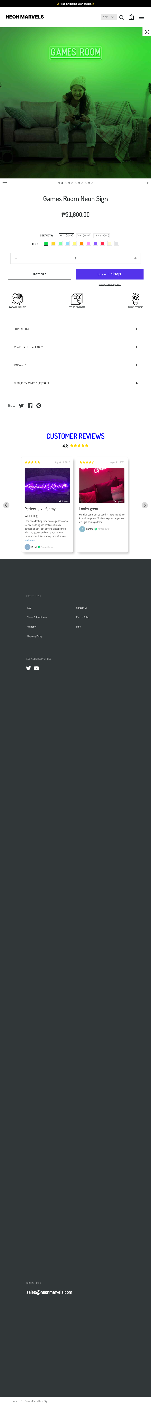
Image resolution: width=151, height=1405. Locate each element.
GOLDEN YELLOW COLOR (53, 243)
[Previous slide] (6, 505)
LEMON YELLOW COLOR (74, 243)
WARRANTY (20, 365)
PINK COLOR (88, 243)
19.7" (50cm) (66, 235)
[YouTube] (36, 668)
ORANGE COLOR (81, 243)
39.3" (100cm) (101, 235)
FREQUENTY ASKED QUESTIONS (31, 383)
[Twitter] (28, 668)
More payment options (110, 284)
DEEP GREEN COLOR (46, 243)
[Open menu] (141, 17)
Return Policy (82, 617)
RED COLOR (102, 243)
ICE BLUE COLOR (67, 243)
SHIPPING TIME (22, 329)
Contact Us (81, 607)
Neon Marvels (25, 17)
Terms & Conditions (37, 617)
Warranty (31, 626)
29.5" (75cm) (83, 235)
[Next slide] (145, 505)
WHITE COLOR (116, 243)
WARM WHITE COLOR (109, 243)
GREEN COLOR (60, 243)
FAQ (29, 607)
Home (14, 1401)
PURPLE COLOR (95, 243)
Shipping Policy (34, 636)
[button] (131, 17)
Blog (78, 626)
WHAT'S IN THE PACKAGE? (28, 347)
